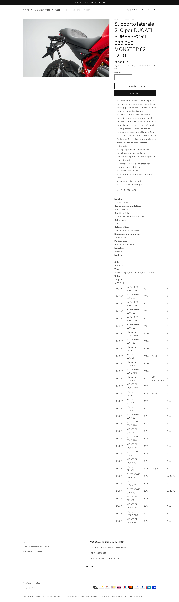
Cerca (25, 542)
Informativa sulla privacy (90, 596)
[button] (143, 10)
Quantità (117, 72)
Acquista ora (135, 93)
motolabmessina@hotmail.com (105, 558)
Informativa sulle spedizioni (135, 596)
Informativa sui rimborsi (32, 551)
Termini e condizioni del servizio (36, 547)
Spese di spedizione (134, 66)
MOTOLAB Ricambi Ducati (37, 596)
